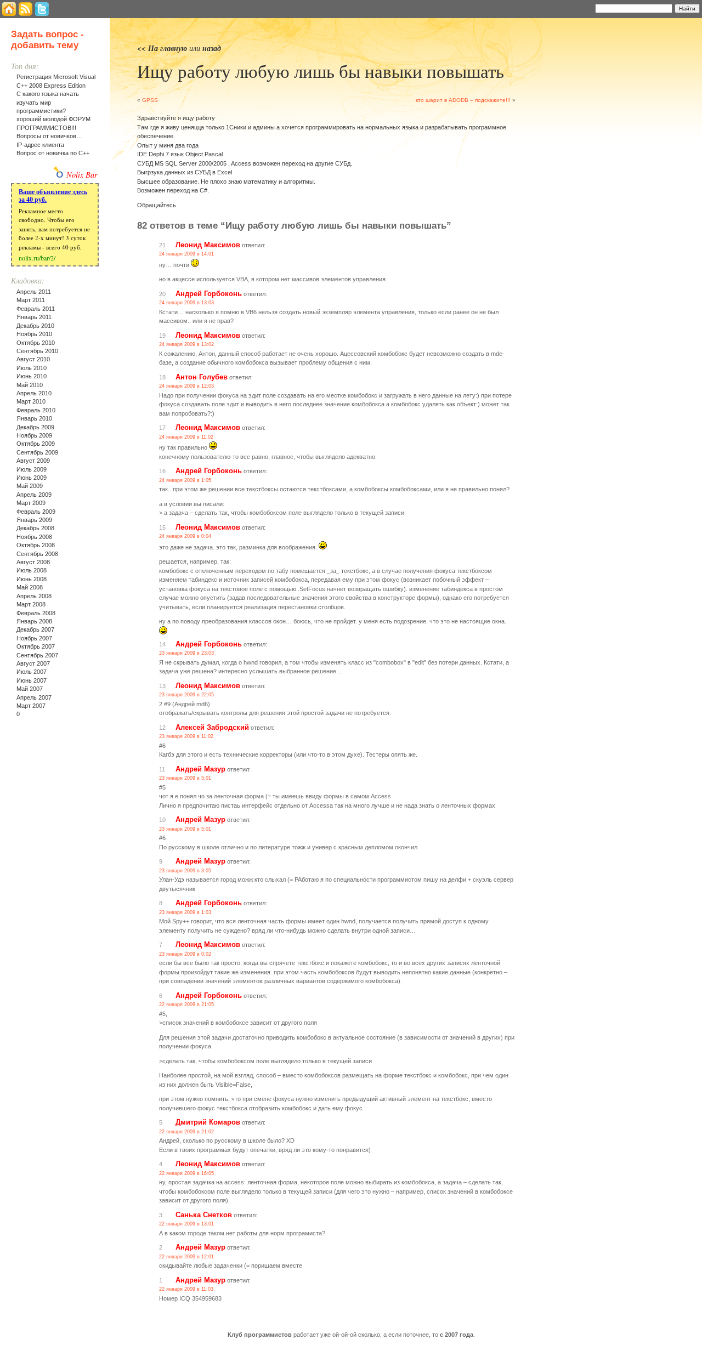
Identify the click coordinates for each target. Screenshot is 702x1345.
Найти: (581, 7)
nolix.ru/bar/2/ (37, 257)
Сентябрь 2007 (37, 655)
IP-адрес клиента (40, 144)
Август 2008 (33, 562)
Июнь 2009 (31, 477)
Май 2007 (29, 688)
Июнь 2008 (31, 579)
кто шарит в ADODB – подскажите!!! (463, 100)
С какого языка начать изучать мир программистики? (47, 102)
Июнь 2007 (31, 680)
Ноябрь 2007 (34, 638)
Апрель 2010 (34, 393)
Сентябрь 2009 (37, 452)
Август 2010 (33, 359)
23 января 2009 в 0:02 (185, 954)
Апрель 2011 (33, 291)
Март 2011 (30, 300)
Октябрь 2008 (35, 545)
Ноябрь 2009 (34, 435)
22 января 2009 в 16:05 (186, 1173)
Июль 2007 (31, 671)
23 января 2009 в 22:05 (186, 694)
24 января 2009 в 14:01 (186, 254)
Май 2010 (29, 385)
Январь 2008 (34, 621)
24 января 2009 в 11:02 (186, 437)
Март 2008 (31, 604)
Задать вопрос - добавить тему (47, 39)
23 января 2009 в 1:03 (185, 912)
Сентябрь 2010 (37, 351)
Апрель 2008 (34, 596)
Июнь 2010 (31, 376)
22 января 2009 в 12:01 (186, 1256)
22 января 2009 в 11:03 (186, 1289)
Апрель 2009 (34, 494)
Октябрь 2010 (35, 342)
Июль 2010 (31, 368)
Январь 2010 (34, 418)
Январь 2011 (34, 317)
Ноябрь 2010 (34, 334)
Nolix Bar (82, 174)
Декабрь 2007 (35, 629)
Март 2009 (31, 503)
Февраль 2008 (35, 613)
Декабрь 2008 (35, 528)
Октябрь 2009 (35, 443)
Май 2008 (29, 587)
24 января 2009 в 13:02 (186, 344)
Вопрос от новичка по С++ (52, 153)
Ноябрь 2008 (34, 537)
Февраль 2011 (35, 308)
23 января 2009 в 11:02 (186, 736)
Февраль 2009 (35, 511)
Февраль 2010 (35, 410)
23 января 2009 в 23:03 (186, 653)
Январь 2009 (34, 520)
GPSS (150, 100)
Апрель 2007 (34, 697)
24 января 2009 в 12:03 (186, 386)
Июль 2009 (31, 469)
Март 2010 (31, 401)
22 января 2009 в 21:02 (186, 1131)
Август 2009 (33, 460)
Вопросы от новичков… (49, 136)
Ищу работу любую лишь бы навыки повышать (320, 71)
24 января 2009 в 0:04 (185, 536)
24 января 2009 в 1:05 (185, 480)
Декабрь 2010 (35, 325)
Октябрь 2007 (35, 646)
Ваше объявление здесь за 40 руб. (53, 195)
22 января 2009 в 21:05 (186, 1004)
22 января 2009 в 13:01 (186, 1224)
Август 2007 (33, 663)
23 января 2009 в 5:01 (185, 778)
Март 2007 (31, 705)
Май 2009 (29, 486)
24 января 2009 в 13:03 (186, 302)
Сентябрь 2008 (37, 554)
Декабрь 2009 (35, 427)
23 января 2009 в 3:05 (185, 870)
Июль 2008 (31, 570)
